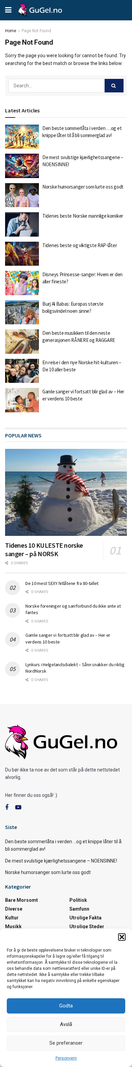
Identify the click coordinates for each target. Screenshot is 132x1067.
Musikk (13, 926)
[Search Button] (114, 85)
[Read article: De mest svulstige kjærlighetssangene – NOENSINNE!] (22, 166)
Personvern (66, 1058)
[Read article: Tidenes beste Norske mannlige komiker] (22, 224)
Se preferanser (66, 1043)
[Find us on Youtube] (18, 807)
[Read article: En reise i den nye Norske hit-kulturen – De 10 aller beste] (22, 371)
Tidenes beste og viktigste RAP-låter (79, 245)
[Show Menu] (8, 10)
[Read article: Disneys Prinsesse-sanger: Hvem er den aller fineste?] (22, 283)
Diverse (13, 909)
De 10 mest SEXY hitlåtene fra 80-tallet (61, 583)
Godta (66, 1006)
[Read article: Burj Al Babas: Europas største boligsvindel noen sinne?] (22, 312)
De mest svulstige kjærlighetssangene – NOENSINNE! (61, 861)
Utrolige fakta (85, 917)
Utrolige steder (86, 926)
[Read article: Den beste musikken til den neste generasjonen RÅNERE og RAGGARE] (22, 341)
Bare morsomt (21, 900)
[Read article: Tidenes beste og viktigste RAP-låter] (22, 254)
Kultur (12, 917)
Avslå (66, 1024)
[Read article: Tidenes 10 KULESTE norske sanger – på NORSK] (66, 492)
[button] (121, 937)
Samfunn (79, 909)
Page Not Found (36, 30)
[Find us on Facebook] (6, 807)
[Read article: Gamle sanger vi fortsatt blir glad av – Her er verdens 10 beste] (22, 400)
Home (10, 30)
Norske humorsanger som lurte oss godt (83, 186)
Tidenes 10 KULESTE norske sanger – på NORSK (44, 549)
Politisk (78, 900)
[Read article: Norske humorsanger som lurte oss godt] (22, 195)
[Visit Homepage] (40, 10)
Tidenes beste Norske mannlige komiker (82, 216)
